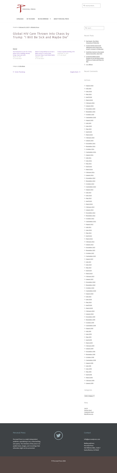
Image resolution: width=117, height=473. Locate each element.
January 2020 (90, 314)
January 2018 (89, 383)
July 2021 (88, 262)
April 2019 (89, 340)
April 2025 (89, 132)
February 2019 (90, 346)
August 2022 (89, 224)
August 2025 (89, 120)
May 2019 (88, 337)
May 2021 (88, 267)
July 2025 (88, 123)
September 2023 (91, 187)
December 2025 (90, 109)
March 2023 (89, 204)
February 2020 (90, 311)
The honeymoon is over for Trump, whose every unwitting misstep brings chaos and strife (22, 53)
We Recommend (43, 19)
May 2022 (88, 233)
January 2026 (90, 106)
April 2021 (89, 270)
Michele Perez (35, 27)
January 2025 (89, 140)
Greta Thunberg (20, 72)
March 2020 (89, 308)
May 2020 (89, 302)
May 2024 (89, 163)
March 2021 (89, 273)
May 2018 (88, 372)
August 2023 (89, 189)
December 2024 (90, 143)
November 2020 (90, 285)
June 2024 (89, 161)
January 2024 (90, 175)
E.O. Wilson (89, 64)
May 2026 (89, 94)
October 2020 (90, 288)
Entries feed (88, 410)
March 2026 (89, 100)
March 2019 (89, 343)
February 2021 (90, 276)
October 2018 (90, 357)
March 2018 (89, 377)
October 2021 (90, 253)
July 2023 (88, 192)
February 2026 (90, 103)
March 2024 (89, 169)
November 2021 (90, 250)
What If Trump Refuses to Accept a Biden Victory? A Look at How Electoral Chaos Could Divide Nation (45, 53)
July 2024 (88, 158)
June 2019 (89, 334)
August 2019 (89, 328)
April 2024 (89, 166)
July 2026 (88, 88)
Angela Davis (74, 72)
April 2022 (89, 236)
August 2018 (89, 363)
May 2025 (88, 129)
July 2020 (88, 296)
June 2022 (89, 230)
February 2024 (90, 172)
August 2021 (89, 259)
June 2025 (89, 126)
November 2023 (90, 181)
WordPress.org (88, 414)
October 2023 (90, 184)
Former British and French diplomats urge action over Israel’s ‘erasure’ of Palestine (94, 47)
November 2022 (90, 215)
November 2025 (90, 112)
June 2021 (89, 265)
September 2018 (91, 360)
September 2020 (91, 291)
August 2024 (89, 155)
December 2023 (90, 178)
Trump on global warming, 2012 (66, 51)
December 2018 (90, 351)
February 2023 (90, 207)
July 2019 (88, 331)
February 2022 (90, 242)
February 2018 (90, 380)
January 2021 (89, 279)
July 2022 (88, 227)
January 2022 (89, 244)
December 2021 (90, 247)
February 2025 (90, 137)
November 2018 (90, 354)
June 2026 (89, 91)
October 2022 (90, 218)
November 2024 (90, 146)
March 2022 (89, 239)
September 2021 (91, 256)
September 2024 (91, 152)
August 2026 (89, 85)
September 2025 (91, 117)
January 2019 (89, 348)
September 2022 (91, 221)
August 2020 (89, 294)
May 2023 (88, 198)
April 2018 (89, 374)
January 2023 (89, 210)
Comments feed (89, 412)
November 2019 (90, 320)
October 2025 (90, 114)
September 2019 (91, 325)
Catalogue (20, 19)
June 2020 (89, 299)
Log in (86, 408)
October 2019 (90, 322)
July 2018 (88, 366)
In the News (31, 19)
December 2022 (90, 213)
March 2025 (89, 135)
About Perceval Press (61, 19)
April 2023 (89, 201)
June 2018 (89, 369)
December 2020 (90, 282)
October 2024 (90, 149)
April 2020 (89, 305)
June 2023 (89, 195)
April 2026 (89, 97)
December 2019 (90, 317)
